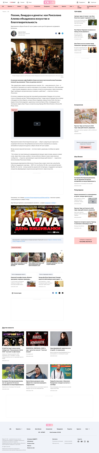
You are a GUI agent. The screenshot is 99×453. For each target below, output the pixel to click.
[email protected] (68, 441)
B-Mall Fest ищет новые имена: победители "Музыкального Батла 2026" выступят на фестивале (12, 350)
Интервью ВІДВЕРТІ (32, 439)
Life (3, 6)
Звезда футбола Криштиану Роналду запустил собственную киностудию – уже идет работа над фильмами (51, 279)
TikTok (23, 241)
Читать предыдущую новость (18, 274)
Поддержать (82, 2)
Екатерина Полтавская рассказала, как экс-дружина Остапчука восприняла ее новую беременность (13, 383)
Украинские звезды (16, 247)
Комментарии (17, 293)
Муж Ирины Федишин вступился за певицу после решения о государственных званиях (84, 31)
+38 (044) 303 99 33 (85, 242)
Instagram (18, 241)
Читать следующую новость (45, 274)
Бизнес (19, 6)
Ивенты (29, 445)
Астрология (37, 6)
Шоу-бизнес (26, 7)
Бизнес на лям (30, 448)
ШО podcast (30, 441)
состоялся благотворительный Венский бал (37, 198)
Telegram (50, 240)
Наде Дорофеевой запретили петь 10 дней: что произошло (60, 349)
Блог (71, 6)
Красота (64, 6)
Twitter (13, 241)
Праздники (47, 6)
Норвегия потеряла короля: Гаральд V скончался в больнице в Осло (85, 223)
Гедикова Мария (22, 32)
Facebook (55, 240)
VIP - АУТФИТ (79, 7)
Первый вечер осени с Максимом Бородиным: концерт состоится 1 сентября (60, 383)
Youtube (59, 240)
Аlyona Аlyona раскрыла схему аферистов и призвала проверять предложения (36, 383)
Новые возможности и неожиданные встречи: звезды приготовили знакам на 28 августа (85, 196)
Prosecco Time (30, 443)
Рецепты (56, 6)
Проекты (10, 6)
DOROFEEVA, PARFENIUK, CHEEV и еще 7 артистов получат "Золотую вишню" (36, 350)
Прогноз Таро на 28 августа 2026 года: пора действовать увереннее (84, 126)
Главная (4, 11)
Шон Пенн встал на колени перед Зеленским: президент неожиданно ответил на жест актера (85, 45)
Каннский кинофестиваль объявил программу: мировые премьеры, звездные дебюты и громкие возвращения (21, 280)
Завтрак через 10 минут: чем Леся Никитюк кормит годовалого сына (84, 17)
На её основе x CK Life (91, 7)
